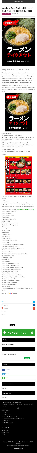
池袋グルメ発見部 (8, 422)
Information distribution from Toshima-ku (14, 418)
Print (5, 314)
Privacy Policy (5, 432)
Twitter (5, 301)
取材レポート (7, 420)
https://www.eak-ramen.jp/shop (25, 209)
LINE (6, 377)
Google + (6, 308)
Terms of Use (5, 430)
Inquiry (3, 434)
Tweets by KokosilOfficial (8, 344)
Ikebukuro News (7, 14)
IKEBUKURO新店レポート (10, 416)
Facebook (6, 305)
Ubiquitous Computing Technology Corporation (19, 441)
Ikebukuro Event (8, 412)
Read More (4, 388)
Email (5, 311)
